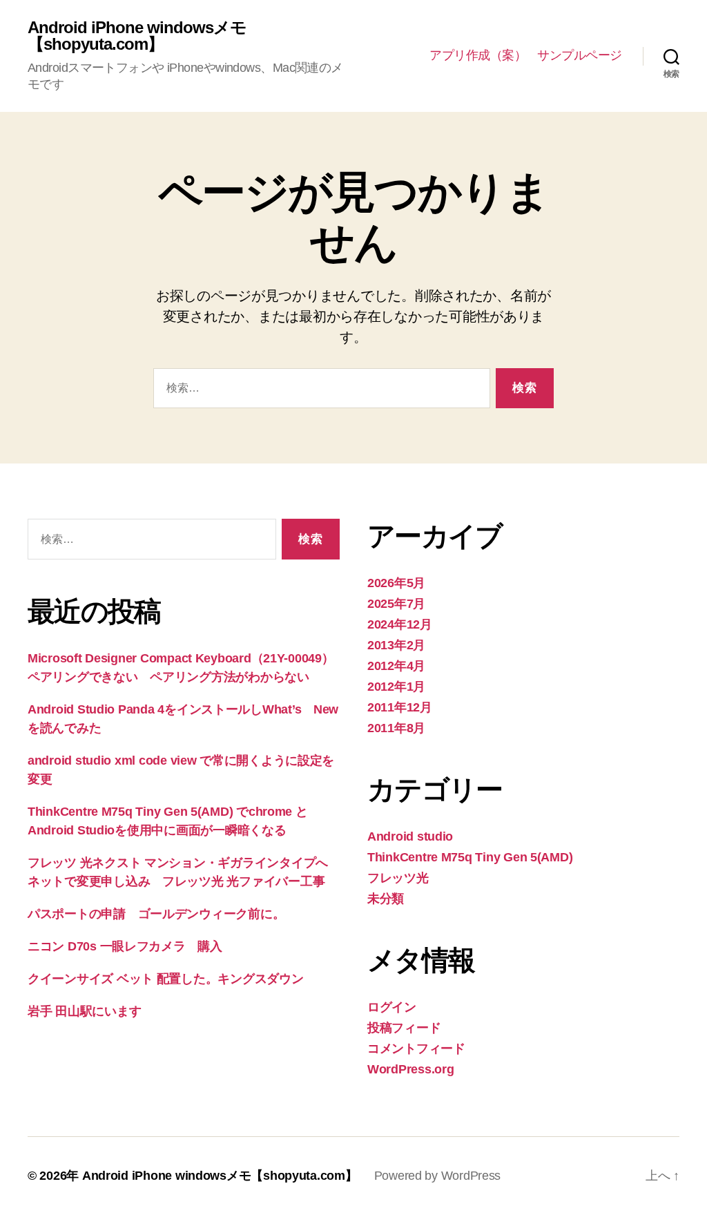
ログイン (391, 1007)
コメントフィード (416, 1048)
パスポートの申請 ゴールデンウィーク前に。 (156, 914)
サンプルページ (579, 55)
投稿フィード (403, 1028)
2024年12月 (399, 624)
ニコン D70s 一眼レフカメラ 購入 (125, 946)
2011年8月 (396, 728)
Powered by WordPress (437, 1176)
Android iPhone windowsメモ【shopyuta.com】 (137, 35)
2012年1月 (396, 686)
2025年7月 (396, 604)
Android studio (410, 836)
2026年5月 (396, 583)
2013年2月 (396, 645)
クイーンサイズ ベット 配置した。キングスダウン (166, 979)
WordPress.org (410, 1069)
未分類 (385, 899)
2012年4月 (396, 666)
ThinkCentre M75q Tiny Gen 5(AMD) (469, 857)
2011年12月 (399, 707)
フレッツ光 (398, 878)
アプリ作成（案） (477, 55)
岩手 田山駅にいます (84, 1011)
